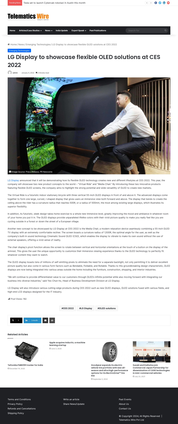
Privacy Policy (15, 404)
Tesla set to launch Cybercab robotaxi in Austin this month (54, 2)
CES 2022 (68, 308)
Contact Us (125, 408)
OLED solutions (107, 308)
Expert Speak (78, 30)
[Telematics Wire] (28, 16)
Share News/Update (73, 404)
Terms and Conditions (19, 399)
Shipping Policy (16, 413)
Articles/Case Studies (29, 30)
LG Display (13, 180)
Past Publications (98, 30)
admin (15, 73)
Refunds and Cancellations (22, 408)
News (47, 30)
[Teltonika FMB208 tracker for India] (26, 351)
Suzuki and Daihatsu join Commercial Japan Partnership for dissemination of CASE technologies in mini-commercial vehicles (151, 369)
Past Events (125, 399)
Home (12, 30)
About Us (124, 404)
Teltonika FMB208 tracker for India (25, 365)
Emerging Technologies (38, 44)
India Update (62, 30)
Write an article (71, 399)
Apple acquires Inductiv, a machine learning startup (67, 344)
